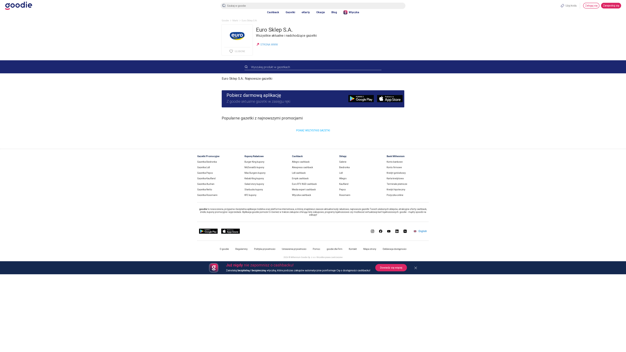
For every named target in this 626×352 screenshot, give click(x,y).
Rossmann (344, 195)
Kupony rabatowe (254, 156)
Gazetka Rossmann (207, 195)
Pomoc (316, 249)
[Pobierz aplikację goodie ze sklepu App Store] (230, 233)
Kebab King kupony (254, 178)
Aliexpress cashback (302, 167)
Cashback (273, 12)
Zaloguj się (591, 5)
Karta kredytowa (395, 178)
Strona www (269, 44)
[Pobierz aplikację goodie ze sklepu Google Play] (208, 233)
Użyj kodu (571, 5)
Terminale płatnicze (397, 184)
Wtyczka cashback (301, 195)
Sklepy (342, 156)
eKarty (306, 12)
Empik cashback (300, 178)
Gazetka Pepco (205, 173)
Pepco (342, 189)
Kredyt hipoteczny (396, 189)
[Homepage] (18, 6)
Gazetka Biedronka (207, 162)
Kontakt (353, 249)
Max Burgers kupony (255, 173)
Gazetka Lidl (203, 167)
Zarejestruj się (611, 5)
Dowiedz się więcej (391, 267)
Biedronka (344, 167)
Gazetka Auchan (205, 184)
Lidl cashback (299, 173)
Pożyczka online (395, 195)
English (422, 231)
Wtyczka (354, 12)
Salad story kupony (254, 184)
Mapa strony (369, 249)
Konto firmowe (394, 167)
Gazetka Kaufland (206, 178)
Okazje (320, 12)
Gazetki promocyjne (208, 156)
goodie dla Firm (334, 249)
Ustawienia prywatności (294, 249)
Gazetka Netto (204, 189)
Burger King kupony (254, 162)
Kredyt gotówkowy (396, 173)
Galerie (342, 162)
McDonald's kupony (254, 167)
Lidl (341, 173)
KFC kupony (250, 195)
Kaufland (343, 184)
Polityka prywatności (264, 249)
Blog (334, 12)
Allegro (343, 178)
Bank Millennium (396, 156)
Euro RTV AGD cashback (304, 184)
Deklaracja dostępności (394, 249)
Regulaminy (241, 249)
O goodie (224, 249)
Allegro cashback (301, 162)
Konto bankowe (395, 162)
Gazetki (290, 12)
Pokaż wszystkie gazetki (313, 130)
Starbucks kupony (254, 189)
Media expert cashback (304, 189)
